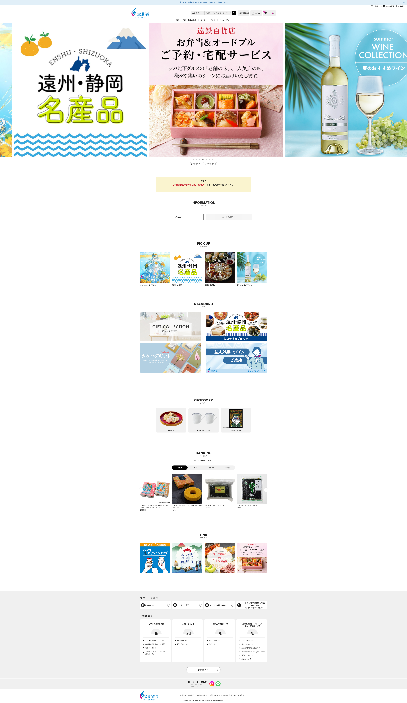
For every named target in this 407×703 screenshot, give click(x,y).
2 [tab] (196, 159)
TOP (177, 20)
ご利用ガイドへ (203, 670)
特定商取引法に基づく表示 (219, 695)
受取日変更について (248, 644)
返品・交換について (248, 655)
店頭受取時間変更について (251, 648)
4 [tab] (203, 159)
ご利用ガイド (378, 6)
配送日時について (183, 644)
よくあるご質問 (183, 605)
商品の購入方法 (214, 640)
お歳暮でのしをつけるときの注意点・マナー (155, 652)
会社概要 (183, 695)
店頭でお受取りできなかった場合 (253, 651)
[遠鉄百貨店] (140, 16)
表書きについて (150, 648)
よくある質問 (390, 6)
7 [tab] (212, 159)
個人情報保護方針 (202, 695)
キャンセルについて (248, 640)
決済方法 (212, 644)
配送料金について (183, 640)
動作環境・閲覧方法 (237, 695)
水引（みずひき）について (154, 640)
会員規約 (191, 695)
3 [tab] (200, 159)
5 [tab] (206, 159)
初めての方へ (150, 605)
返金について (246, 659)
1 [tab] (193, 159)
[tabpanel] (68, 90)
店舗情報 (401, 6)
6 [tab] (209, 159)
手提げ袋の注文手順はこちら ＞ (220, 185)
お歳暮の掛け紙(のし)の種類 (155, 644)
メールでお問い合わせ (217, 605)
